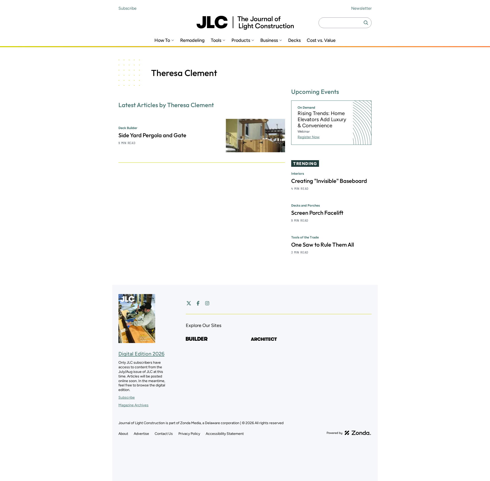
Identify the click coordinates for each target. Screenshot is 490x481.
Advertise (141, 434)
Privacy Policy (189, 434)
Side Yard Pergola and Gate (152, 135)
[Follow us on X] (189, 303)
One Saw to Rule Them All (322, 244)
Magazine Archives (133, 405)
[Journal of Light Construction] (245, 23)
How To (162, 40)
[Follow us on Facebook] (198, 303)
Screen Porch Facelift (317, 212)
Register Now (309, 137)
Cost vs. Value (321, 40)
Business (269, 40)
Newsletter (361, 8)
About (123, 434)
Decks (294, 40)
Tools (216, 40)
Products (240, 40)
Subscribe (127, 8)
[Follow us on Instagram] (207, 303)
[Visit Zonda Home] (349, 432)
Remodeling (192, 40)
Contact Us (164, 434)
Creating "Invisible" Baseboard (329, 180)
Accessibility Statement (225, 434)
